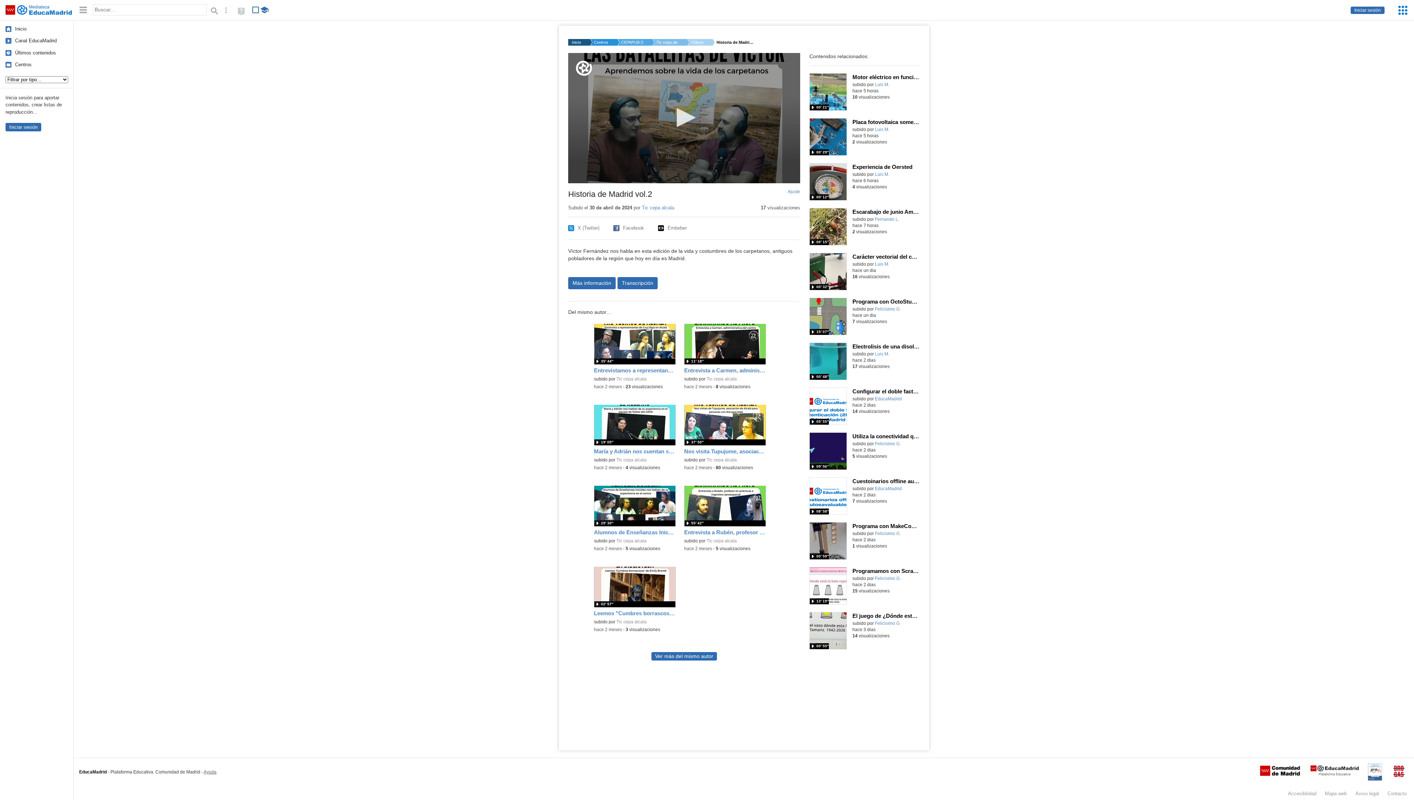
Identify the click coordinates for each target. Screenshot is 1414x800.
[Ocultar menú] (83, 10)
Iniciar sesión (1367, 10)
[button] (684, 117)
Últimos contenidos (35, 53)
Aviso (1367, 793)
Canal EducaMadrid (36, 40)
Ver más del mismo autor (684, 656)
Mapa (1336, 793)
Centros (23, 64)
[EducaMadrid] (1335, 774)
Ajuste (794, 191)
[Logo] (584, 68)
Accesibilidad (1302, 793)
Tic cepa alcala (667, 42)
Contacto (1397, 793)
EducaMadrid (888, 399)
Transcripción (637, 283)
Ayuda (210, 772)
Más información (592, 283)
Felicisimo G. (888, 309)
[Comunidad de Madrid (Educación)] (1280, 774)
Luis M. (882, 84)
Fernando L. (887, 219)
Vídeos (697, 42)
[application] (684, 118)
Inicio (21, 29)
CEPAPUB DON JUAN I (632, 42)
